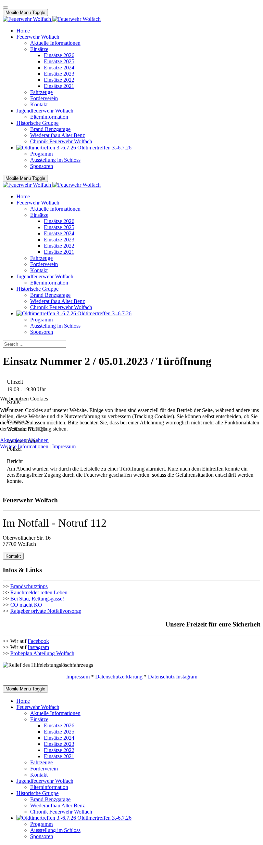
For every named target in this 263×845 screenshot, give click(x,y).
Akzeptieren (13, 440)
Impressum (64, 446)
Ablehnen (38, 440)
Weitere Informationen (24, 446)
